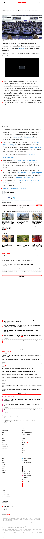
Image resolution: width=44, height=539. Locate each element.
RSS (24, 479)
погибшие (30, 200)
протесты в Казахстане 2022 (7, 202)
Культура (3, 440)
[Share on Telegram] (14, 198)
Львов (3, 460)
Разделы (23, 428)
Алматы (25, 200)
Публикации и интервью (27, 432)
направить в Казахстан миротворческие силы (29, 172)
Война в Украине (5, 430)
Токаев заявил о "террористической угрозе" (25, 160)
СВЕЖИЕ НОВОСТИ (7, 351)
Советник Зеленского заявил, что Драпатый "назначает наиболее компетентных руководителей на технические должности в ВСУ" (22, 326)
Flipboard (26, 477)
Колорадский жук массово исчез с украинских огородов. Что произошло (23, 244)
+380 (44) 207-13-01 (8, 506)
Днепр (3, 468)
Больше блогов (22, 276)
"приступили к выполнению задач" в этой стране (23, 174)
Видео (23, 446)
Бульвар (4, 233)
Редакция (3, 492)
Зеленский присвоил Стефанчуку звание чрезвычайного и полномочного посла (20, 374)
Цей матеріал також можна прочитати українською (25, 13)
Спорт (3, 438)
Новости (3, 428)
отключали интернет (8, 157)
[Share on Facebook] (9, 198)
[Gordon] (21, 2)
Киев (3, 458)
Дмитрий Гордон (27, 458)
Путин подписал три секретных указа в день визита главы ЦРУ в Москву (19, 371)
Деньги (3, 434)
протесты (9, 200)
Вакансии (3, 490)
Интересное (4, 450)
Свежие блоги (6, 253)
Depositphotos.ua (19, 522)
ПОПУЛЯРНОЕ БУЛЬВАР (8, 396)
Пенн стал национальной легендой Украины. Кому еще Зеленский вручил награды (7, 244)
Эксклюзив (24, 442)
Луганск (3, 472)
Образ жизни (4, 444)
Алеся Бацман (27, 473)
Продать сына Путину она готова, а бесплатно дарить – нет (17, 260)
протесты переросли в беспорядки (24, 137)
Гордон (3, 5)
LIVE (23, 440)
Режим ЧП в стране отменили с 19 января (14, 188)
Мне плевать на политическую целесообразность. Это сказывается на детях (22, 268)
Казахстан (4, 200)
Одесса (3, 462)
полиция (14, 200)
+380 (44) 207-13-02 (8, 508)
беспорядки (20, 200)
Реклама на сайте (5, 494)
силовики (35, 200)
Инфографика (4, 448)
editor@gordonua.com (8, 509)
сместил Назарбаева (35, 147)
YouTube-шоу (25, 450)
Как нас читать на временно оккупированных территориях (5, 500)
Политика (3, 432)
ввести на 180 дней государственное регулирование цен (23, 146)
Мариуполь (4, 470)
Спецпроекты (24, 452)
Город (3, 455)
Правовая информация (6, 496)
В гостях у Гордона (26, 434)
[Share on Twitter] (11, 198)
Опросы (23, 448)
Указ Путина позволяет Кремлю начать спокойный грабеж (17, 264)
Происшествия (5, 446)
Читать (39, 205)
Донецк (3, 464)
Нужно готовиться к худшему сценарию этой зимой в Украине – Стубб (18, 368)
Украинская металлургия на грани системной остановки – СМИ (16, 382)
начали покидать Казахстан (17, 183)
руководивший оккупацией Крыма (23, 177)
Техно (3, 442)
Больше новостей (22, 393)
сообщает (21, 48)
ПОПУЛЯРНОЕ (5, 317)
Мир (6, 5)
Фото (23, 444)
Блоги (23, 436)
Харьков (3, 466)
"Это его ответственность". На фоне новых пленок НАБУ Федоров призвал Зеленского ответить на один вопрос (21, 320)
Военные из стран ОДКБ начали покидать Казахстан (22, 222)
